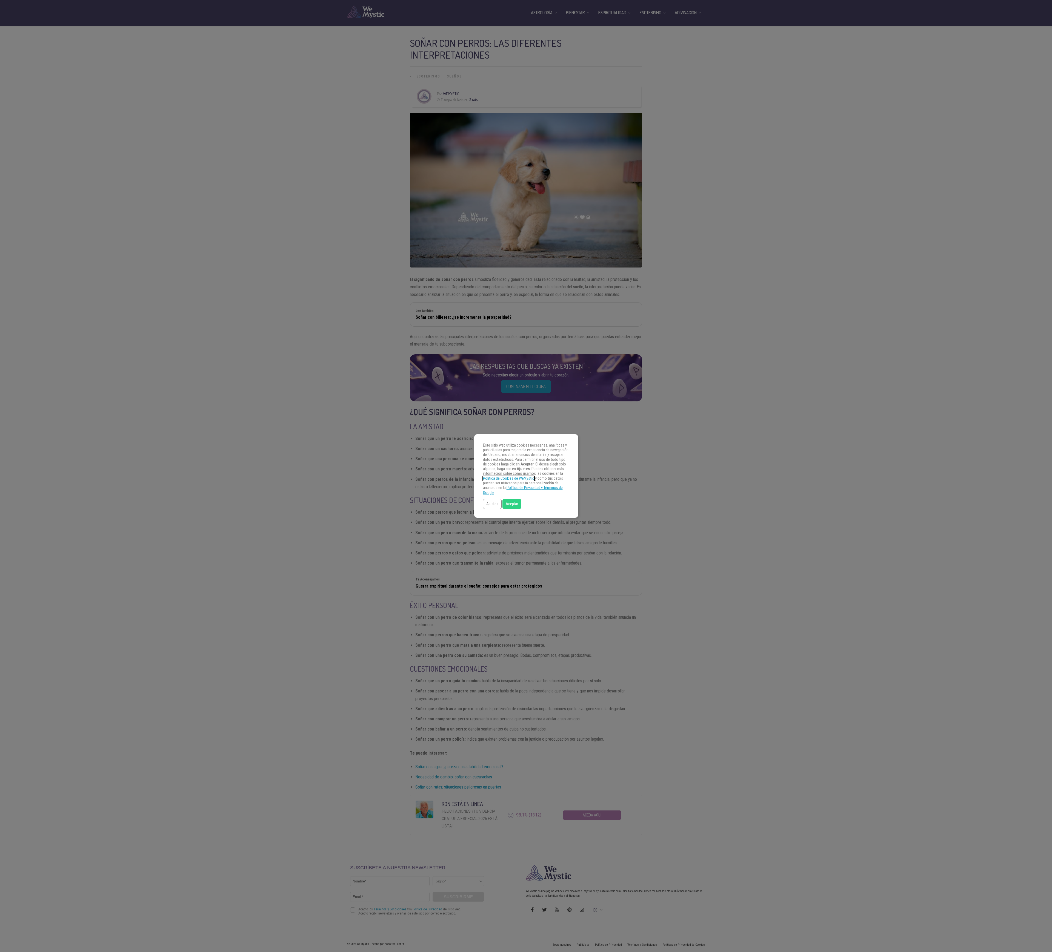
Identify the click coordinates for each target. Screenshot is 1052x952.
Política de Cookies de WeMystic (508, 478)
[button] (492, 504)
